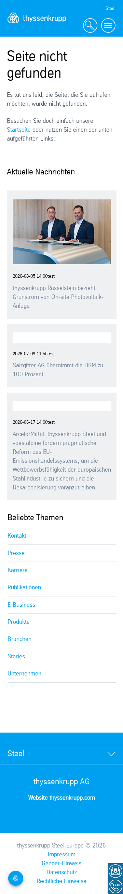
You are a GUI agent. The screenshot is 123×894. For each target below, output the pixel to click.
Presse (16, 553)
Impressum (62, 854)
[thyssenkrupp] (37, 25)
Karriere (18, 570)
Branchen (19, 639)
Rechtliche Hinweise (61, 881)
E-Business (21, 605)
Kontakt (17, 536)
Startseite (19, 130)
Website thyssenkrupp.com (61, 798)
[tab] (61, 754)
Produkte (19, 622)
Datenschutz (61, 872)
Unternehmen (24, 673)
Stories (16, 656)
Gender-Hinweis (61, 863)
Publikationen (24, 587)
